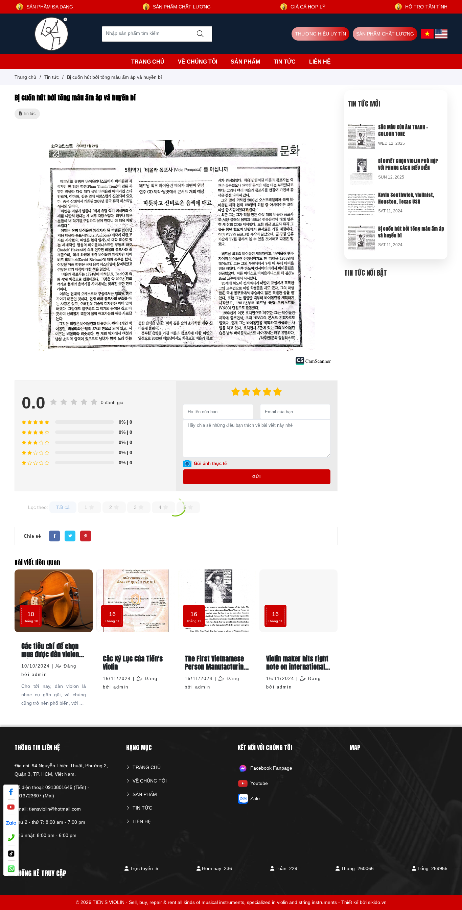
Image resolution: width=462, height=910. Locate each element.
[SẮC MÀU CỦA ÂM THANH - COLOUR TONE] (361, 128)
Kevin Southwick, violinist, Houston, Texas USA (406, 198)
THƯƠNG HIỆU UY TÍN (320, 34)
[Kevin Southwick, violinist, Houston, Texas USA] (361, 196)
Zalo (255, 798)
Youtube (259, 783)
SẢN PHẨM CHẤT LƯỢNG (385, 34)
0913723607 (28, 795)
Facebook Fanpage (271, 767)
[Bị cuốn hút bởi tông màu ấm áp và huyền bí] (361, 229)
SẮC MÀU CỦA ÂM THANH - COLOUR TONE (403, 131)
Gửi (256, 476)
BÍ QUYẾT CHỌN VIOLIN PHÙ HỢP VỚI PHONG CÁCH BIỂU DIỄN (408, 164)
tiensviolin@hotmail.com (55, 809)
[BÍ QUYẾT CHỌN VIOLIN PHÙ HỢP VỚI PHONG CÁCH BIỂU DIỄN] (361, 162)
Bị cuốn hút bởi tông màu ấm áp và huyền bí (411, 232)
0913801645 (58, 787)
